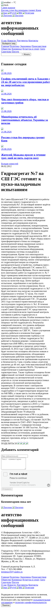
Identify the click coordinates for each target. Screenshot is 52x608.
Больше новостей (9, 163)
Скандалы (6, 51)
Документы (22, 40)
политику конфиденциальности (31, 602)
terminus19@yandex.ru (12, 572)
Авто (42, 49)
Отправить (7, 489)
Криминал (17, 49)
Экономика (25, 46)
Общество (6, 49)
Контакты (33, 40)
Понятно (6, 605)
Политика (14, 46)
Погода (15, 51)
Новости (11, 40)
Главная (5, 46)
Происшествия (39, 46)
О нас (4, 40)
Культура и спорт (31, 49)
